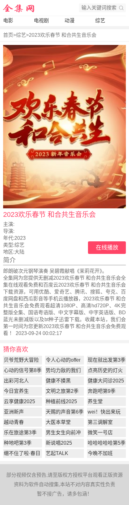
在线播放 (107, 247)
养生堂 (95, 401)
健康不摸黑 (58, 380)
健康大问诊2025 (106, 380)
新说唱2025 (59, 443)
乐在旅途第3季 (20, 432)
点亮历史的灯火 (105, 370)
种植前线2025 (61, 401)
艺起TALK (57, 453)
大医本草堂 (58, 422)
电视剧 (41, 20)
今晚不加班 (100, 453)
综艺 (100, 20)
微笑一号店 (100, 432)
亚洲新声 (14, 411)
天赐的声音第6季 (65, 411)
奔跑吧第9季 (102, 391)
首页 (8, 35)
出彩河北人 (16, 380)
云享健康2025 (19, 401)
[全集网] (18, 8)
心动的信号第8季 (23, 370)
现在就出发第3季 (107, 360)
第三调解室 (100, 422)
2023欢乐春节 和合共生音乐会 (62, 35)
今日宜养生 (16, 391)
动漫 (69, 20)
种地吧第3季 (18, 443)
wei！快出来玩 (104, 411)
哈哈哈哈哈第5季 (107, 443)
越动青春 (14, 422)
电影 (8, 20)
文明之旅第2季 (62, 391)
